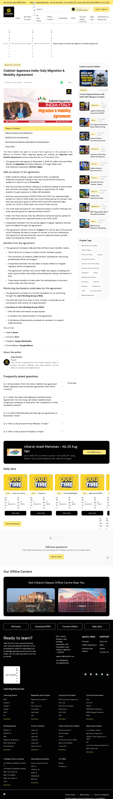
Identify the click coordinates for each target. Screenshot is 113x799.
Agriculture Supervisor (94, 733)
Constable (35, 709)
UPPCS (88, 706)
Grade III (7, 703)
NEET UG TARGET (10, 775)
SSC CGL (62, 703)
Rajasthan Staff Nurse (11, 740)
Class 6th (34, 730)
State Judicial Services (39, 763)
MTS (60, 715)
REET (5, 700)
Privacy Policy (70, 795)
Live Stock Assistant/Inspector (97, 745)
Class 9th (34, 740)
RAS (32, 703)
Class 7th (34, 733)
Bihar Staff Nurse (10, 743)
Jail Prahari (35, 712)
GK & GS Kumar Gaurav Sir (68, 700)
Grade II (6, 706)
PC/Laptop (63, 766)
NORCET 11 (7, 730)
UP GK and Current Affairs (68, 740)
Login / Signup (101, 9)
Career (102, 648)
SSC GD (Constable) (66, 706)
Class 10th (35, 743)
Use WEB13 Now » (94, 452)
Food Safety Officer (93, 730)
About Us (103, 641)
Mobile (61, 763)
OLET (5, 781)
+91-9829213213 (82, 10)
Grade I (6, 709)
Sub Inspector (36, 706)
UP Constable (64, 733)
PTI (4, 715)
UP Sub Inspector (65, 730)
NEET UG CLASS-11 (10, 778)
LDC (32, 715)
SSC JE (33, 766)
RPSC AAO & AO (92, 748)
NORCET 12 (7, 733)
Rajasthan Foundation (39, 700)
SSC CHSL (62, 712)
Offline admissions (89, 645)
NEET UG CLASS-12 (10, 772)
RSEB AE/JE (35, 776)
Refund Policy (85, 795)
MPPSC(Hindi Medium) (94, 709)
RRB (5, 737)
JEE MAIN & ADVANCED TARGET (15, 769)
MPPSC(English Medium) (95, 712)
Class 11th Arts (36, 746)
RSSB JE (34, 773)
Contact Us (104, 652)
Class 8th (34, 737)
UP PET (61, 737)
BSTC (5, 712)
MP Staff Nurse (9, 746)
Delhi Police (63, 709)
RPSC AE (34, 779)
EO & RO (89, 703)
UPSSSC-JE (35, 770)
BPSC (88, 715)
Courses (85, 641)
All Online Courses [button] (27, 18)
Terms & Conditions (101, 795)
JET (87, 742)
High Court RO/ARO (66, 743)
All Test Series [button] (38, 18)
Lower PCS (62, 746)
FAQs (102, 645)
